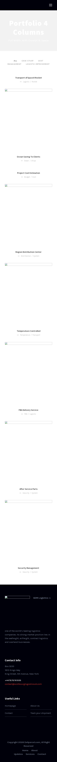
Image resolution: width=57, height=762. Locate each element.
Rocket (34, 82)
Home (25, 750)
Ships (33, 161)
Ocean (26, 161)
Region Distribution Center (28, 252)
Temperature (25, 335)
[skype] (14, 648)
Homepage (10, 705)
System (36, 256)
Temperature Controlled (28, 331)
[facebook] (5, 648)
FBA (25, 414)
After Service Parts (28, 489)
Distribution (26, 256)
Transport (36, 335)
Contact (9, 713)
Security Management (28, 568)
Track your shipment (40, 713)
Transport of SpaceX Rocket (28, 77)
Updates (18, 754)
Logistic (26, 82)
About (34, 750)
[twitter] (18, 648)
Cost (34, 177)
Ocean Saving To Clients (28, 156)
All (15, 61)
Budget (27, 177)
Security (26, 493)
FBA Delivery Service (28, 410)
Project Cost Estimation (28, 173)
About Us (35, 705)
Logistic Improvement (38, 64)
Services (30, 754)
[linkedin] (10, 648)
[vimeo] (23, 648)
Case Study (28, 61)
